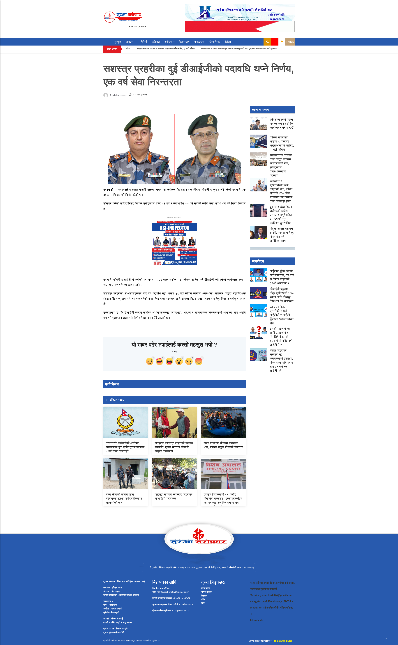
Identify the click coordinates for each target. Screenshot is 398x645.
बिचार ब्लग (184, 42)
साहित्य (168, 42)
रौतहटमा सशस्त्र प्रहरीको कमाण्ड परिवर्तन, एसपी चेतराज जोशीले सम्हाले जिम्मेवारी (174, 447)
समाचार (129, 42)
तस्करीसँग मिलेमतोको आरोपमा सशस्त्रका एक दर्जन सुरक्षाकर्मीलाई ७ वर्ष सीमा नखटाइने (125, 447)
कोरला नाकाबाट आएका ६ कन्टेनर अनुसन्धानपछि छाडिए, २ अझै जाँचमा (143, 48)
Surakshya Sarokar (118, 95)
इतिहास (156, 42)
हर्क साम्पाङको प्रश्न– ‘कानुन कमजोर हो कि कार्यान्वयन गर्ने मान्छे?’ (282, 123)
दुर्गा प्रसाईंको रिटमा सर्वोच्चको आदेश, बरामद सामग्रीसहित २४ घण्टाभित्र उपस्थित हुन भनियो (281, 215)
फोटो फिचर (214, 42)
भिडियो (144, 42)
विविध (228, 42)
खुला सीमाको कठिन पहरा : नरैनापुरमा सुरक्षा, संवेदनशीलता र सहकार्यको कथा (124, 498)
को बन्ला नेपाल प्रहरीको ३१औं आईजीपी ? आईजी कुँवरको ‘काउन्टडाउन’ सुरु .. (282, 315)
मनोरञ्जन (199, 42)
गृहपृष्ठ (118, 42)
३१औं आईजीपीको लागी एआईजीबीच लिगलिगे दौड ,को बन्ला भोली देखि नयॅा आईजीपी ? (281, 337)
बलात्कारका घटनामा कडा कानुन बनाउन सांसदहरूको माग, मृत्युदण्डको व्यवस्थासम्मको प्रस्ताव (216, 48)
